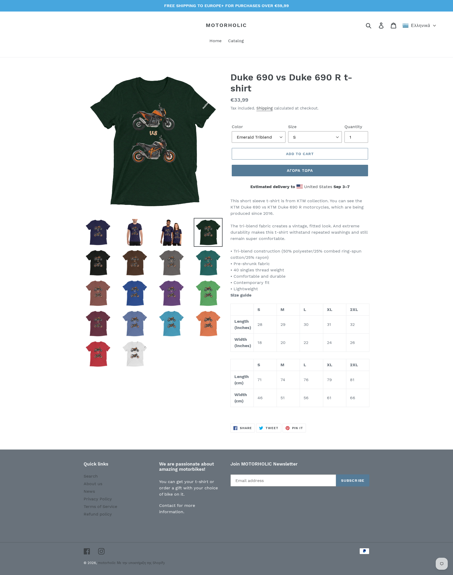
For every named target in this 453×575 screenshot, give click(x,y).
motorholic (226, 25)
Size (292, 126)
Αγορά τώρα (300, 170)
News (89, 491)
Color (237, 126)
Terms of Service (100, 506)
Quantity (353, 126)
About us (93, 483)
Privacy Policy (98, 498)
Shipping (264, 108)
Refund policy (98, 514)
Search (91, 476)
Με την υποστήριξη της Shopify (141, 563)
